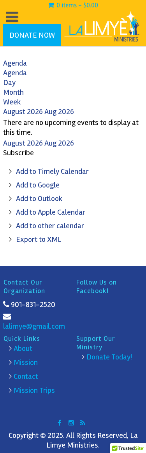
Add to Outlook (39, 198)
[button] (18, 153)
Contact (26, 376)
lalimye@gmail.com (34, 326)
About (23, 348)
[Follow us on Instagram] (71, 423)
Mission (26, 362)
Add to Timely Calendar (52, 171)
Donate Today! (109, 357)
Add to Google (38, 185)
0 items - (76, 5)
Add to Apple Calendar (50, 212)
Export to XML (39, 239)
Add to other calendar (50, 226)
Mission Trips (34, 390)
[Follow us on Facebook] (59, 423)
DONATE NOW (32, 35)
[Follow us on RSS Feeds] (83, 423)
